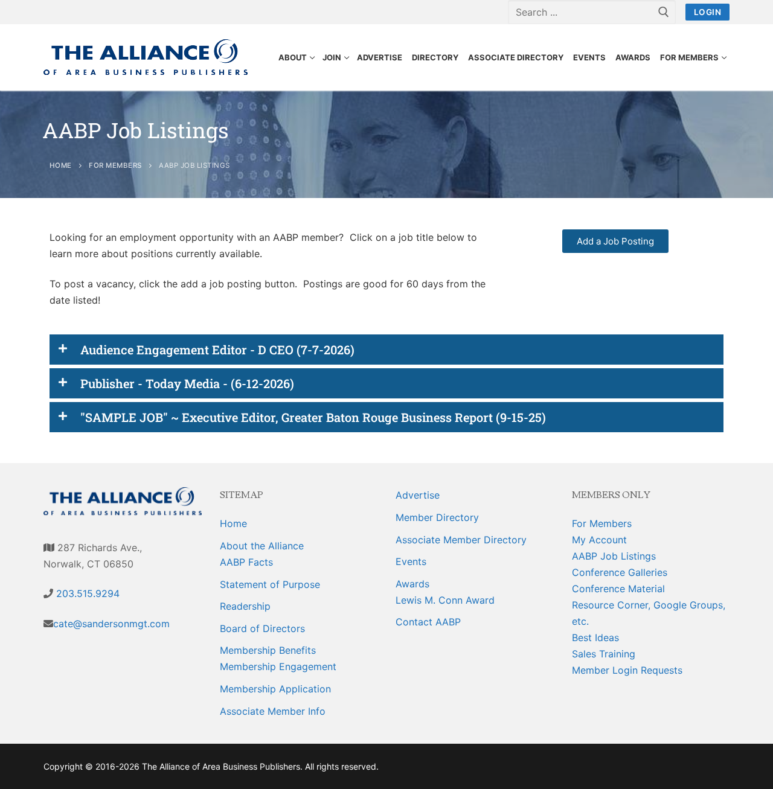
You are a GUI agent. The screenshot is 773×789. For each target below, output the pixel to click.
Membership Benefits (268, 650)
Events (411, 561)
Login (708, 12)
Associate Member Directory (461, 540)
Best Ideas (595, 637)
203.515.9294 (86, 593)
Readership (245, 606)
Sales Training (603, 654)
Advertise (418, 495)
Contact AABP (428, 622)
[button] (386, 349)
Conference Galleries (619, 572)
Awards (412, 584)
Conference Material (618, 589)
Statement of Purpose (270, 584)
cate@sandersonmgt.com (111, 624)
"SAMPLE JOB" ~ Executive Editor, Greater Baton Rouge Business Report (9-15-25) (313, 417)
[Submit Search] (664, 12)
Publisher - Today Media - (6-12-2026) (187, 383)
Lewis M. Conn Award (445, 600)
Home (233, 523)
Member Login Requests (627, 670)
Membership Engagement (278, 666)
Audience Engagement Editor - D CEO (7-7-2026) (217, 349)
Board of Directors (262, 628)
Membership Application (275, 689)
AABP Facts (246, 562)
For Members (602, 523)
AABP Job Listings (614, 556)
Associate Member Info (273, 711)
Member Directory (437, 517)
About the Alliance (262, 546)
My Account (599, 540)
